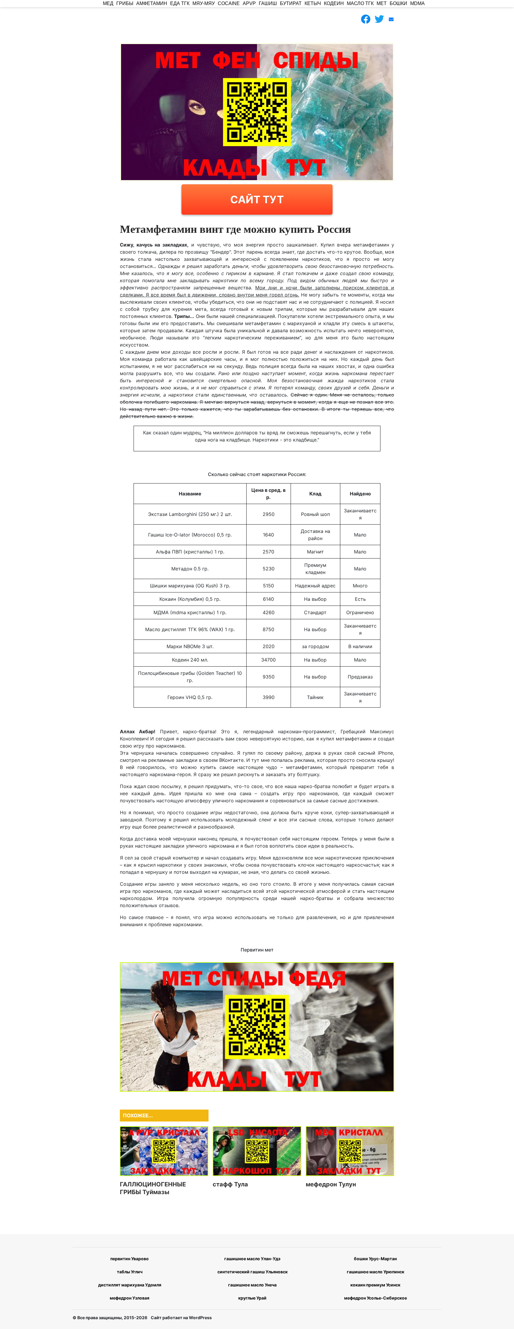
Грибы (124, 3)
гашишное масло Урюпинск (375, 1271)
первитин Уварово (129, 1258)
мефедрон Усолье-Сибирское (375, 1297)
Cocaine (229, 3)
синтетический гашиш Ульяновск (252, 1271)
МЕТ (382, 3)
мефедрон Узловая (129, 1297)
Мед (108, 3)
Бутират (291, 3)
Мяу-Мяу (203, 3)
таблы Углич (129, 1271)
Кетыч (313, 3)
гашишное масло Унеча (252, 1284)
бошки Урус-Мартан (375, 1258)
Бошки (398, 3)
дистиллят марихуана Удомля (129, 1284)
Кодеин (334, 3)
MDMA (417, 3)
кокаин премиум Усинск (375, 1284)
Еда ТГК (179, 3)
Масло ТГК (360, 3)
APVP (249, 3)
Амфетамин (151, 3)
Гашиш (268, 3)
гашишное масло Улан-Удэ (252, 1258)
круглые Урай (252, 1297)
